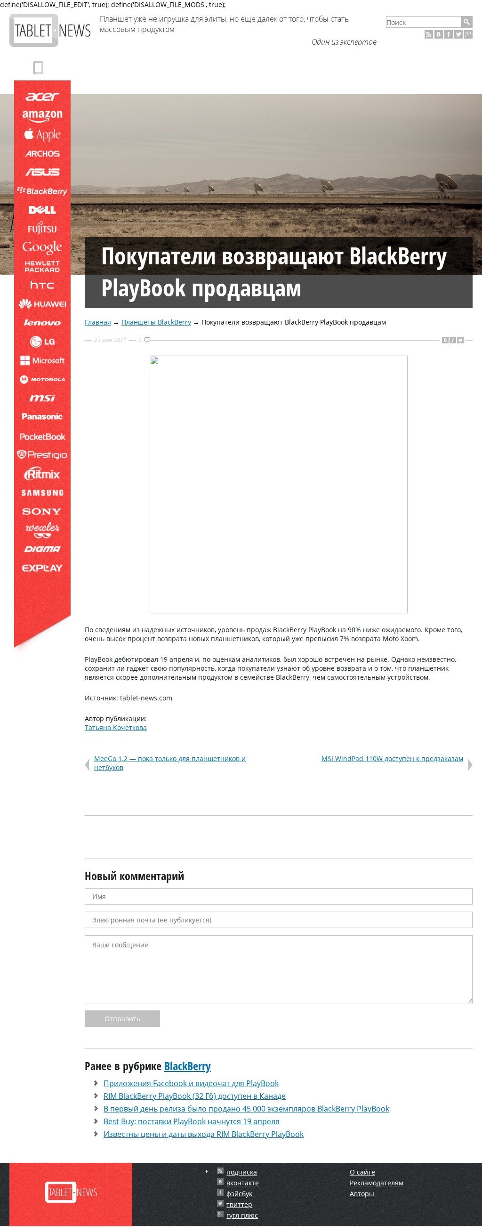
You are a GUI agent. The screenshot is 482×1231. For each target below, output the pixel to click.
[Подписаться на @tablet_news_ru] (458, 34)
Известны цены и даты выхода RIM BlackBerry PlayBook (204, 1134)
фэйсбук (239, 1193)
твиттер (239, 1204)
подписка (241, 1171)
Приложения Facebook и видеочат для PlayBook (191, 1083)
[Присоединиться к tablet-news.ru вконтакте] (438, 34)
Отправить (122, 1018)
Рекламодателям (376, 1182)
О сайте (362, 1171)
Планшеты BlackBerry (156, 322)
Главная (98, 322)
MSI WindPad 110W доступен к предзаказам (392, 758)
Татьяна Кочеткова (116, 727)
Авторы (362, 1193)
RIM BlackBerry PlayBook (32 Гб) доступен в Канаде (195, 1096)
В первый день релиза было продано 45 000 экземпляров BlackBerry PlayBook (246, 1109)
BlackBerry (187, 1065)
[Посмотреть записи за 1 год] (207, 1171)
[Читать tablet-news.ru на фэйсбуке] (448, 34)
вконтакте (242, 1182)
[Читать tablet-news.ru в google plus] (468, 34)
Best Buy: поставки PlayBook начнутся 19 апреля (192, 1121)
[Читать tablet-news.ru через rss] (429, 34)
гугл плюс (242, 1215)
